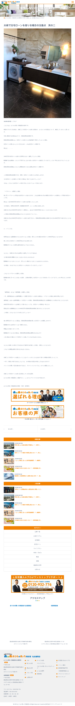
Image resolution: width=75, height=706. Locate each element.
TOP (28, 660)
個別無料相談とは (64, 671)
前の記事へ (10, 429)
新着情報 (39, 673)
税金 (37, 557)
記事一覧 (37, 531)
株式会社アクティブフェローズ (53, 704)
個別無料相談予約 (63, 668)
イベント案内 (61, 665)
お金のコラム (37, 536)
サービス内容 (40, 660)
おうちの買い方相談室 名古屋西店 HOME (15, 18)
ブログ (14, 121)
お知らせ (37, 569)
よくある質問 (40, 671)
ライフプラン (37, 548)
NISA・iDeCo (37, 552)
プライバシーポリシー (64, 673)
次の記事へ (43, 429)
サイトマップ (61, 676)
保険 (37, 561)
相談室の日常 (37, 565)
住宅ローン (37, 544)
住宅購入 (37, 540)
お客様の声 (30, 677)
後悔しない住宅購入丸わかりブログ (35, 18)
